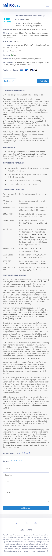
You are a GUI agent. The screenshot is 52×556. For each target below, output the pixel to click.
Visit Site (43, 81)
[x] (26, 522)
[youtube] (35, 522)
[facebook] (16, 522)
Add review (26, 508)
